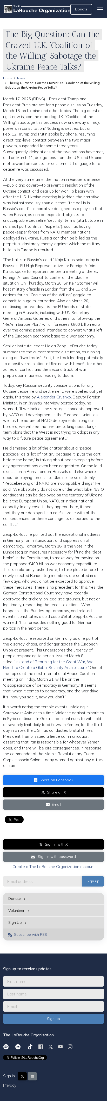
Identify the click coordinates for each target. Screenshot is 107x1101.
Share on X (56, 792)
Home (7, 78)
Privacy (9, 1085)
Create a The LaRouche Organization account (53, 866)
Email (56, 804)
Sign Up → (17, 922)
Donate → (16, 898)
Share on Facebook (56, 780)
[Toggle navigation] (100, 9)
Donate (81, 9)
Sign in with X (56, 844)
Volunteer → (18, 910)
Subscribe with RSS (30, 934)
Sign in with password (56, 856)
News (21, 78)
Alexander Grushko (54, 397)
